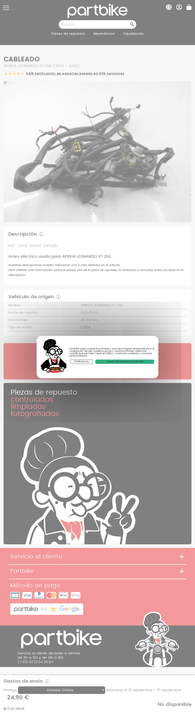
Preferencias (81, 361)
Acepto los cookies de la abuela (124, 361)
